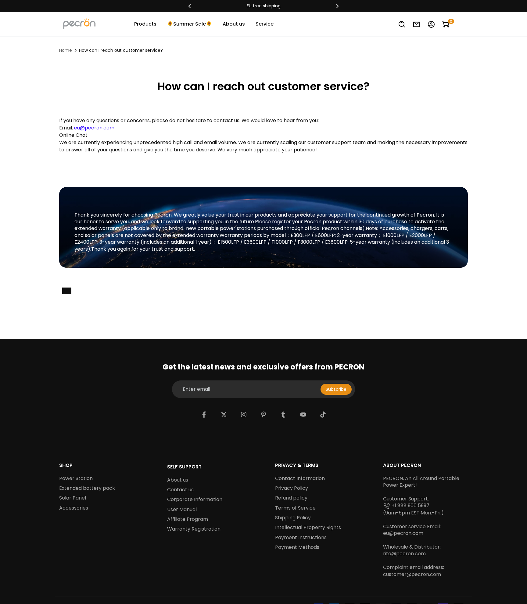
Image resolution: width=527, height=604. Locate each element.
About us (234, 23)
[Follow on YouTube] (303, 414)
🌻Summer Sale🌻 (189, 23)
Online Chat (73, 135)
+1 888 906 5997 (410, 505)
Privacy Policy (291, 488)
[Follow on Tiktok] (323, 414)
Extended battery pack (87, 488)
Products (145, 23)
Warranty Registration (193, 529)
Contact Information (300, 478)
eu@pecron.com (403, 533)
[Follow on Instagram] (244, 414)
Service (265, 23)
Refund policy (291, 498)
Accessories (73, 508)
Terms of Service (295, 508)
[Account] (431, 24)
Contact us (180, 489)
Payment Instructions (301, 537)
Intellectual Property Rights (308, 527)
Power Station (76, 478)
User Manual (182, 509)
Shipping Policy (293, 517)
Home (65, 50)
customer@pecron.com (412, 574)
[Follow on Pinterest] (263, 414)
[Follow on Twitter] (224, 414)
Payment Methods (297, 547)
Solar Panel (72, 498)
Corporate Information (194, 499)
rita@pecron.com (404, 553)
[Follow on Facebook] (204, 414)
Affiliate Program (187, 519)
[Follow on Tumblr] (283, 414)
